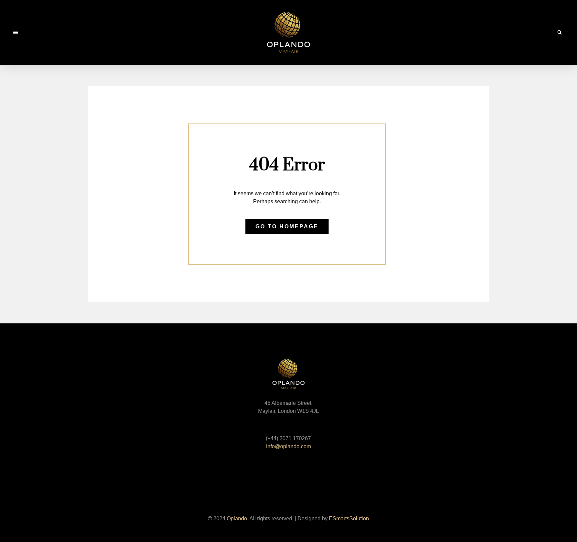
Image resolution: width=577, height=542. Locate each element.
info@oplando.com (288, 446)
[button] (16, 32)
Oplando (237, 518)
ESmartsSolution (349, 518)
